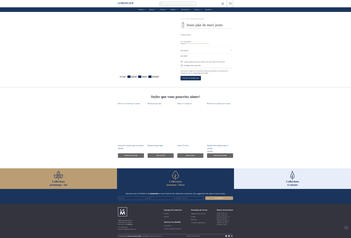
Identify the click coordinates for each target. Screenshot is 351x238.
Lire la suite (160, 155)
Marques (151, 9)
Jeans (188, 43)
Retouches (194, 219)
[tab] (207, 50)
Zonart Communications (155, 236)
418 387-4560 (123, 227)
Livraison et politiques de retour (172, 229)
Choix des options (131, 155)
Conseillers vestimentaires (198, 222)
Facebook (133, 77)
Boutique (141, 9)
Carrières (166, 216)
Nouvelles (208, 9)
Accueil (182, 19)
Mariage (193, 216)
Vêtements (206, 43)
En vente (162, 9)
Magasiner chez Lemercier (198, 213)
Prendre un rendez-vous (190, 78)
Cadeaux (173, 9)
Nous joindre (167, 226)
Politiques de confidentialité (193, 236)
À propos (166, 213)
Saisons (187, 19)
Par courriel (155, 77)
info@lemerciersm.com (129, 229)
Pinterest (144, 77)
